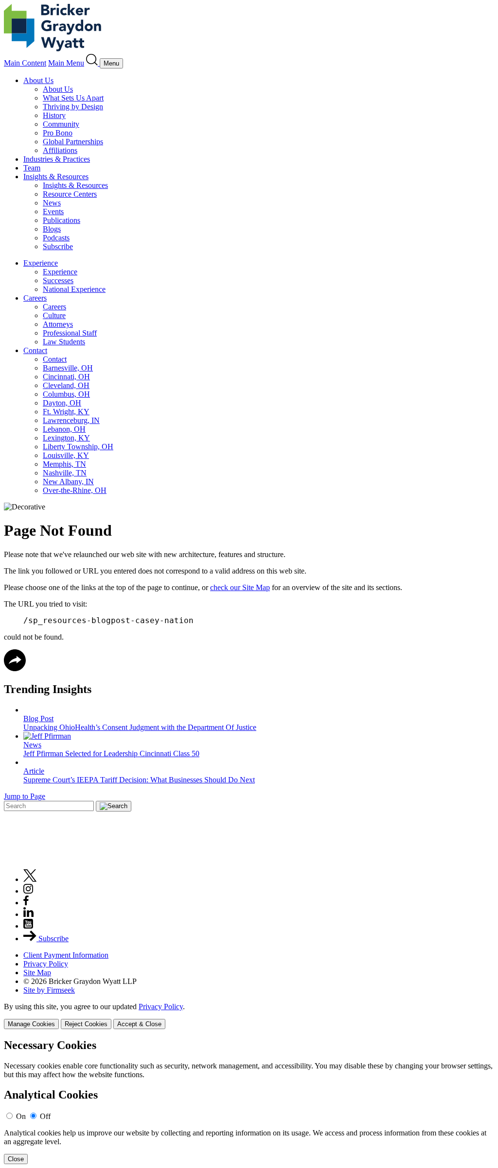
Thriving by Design (73, 106)
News (52, 203)
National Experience (74, 289)
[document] (249, 1102)
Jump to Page (24, 796)
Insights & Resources (56, 176)
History (54, 115)
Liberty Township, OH (78, 446)
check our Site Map (240, 587)
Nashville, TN (65, 473)
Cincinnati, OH (66, 376)
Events (53, 211)
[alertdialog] (249, 1102)
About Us (38, 80)
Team (31, 168)
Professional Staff (70, 333)
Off (45, 1116)
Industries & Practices (56, 159)
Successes (58, 280)
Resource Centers (70, 194)
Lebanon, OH (64, 429)
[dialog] (249, 1015)
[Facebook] (26, 902)
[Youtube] (28, 926)
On (21, 1116)
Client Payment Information (65, 955)
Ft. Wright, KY (66, 411)
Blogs (52, 229)
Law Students (64, 342)
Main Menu (66, 63)
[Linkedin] (28, 914)
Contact (35, 350)
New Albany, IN (68, 481)
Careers (35, 298)
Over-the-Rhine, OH (75, 490)
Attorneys (58, 324)
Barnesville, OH (68, 368)
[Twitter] (30, 879)
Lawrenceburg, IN (71, 420)
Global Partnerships (73, 141)
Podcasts (56, 238)
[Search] (93, 63)
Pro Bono (57, 133)
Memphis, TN (64, 464)
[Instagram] (28, 891)
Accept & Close (139, 1024)
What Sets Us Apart (73, 98)
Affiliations (60, 150)
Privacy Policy (45, 964)
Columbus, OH (66, 394)
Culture (54, 315)
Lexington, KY (66, 438)
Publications (61, 220)
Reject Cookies (86, 1024)
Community (61, 124)
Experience (40, 263)
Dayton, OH (62, 403)
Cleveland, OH (66, 385)
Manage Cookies (31, 1024)
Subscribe (58, 246)
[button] (15, 668)
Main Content (25, 63)
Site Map (37, 972)
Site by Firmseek (49, 990)
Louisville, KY (66, 455)
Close (16, 1159)
